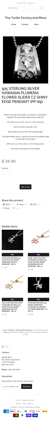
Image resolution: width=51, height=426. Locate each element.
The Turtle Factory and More (25, 18)
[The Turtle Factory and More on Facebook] (3, 346)
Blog (24, 403)
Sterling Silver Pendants (24, 330)
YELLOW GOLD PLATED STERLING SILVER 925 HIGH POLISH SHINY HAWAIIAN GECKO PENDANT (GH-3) (12, 307)
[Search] (41, 7)
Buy (12, 254)
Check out (31, 3)
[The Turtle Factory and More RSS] (7, 346)
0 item (21, 3)
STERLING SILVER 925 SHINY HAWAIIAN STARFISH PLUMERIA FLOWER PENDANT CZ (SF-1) (38, 307)
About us (31, 403)
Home (13, 24)
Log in (18, 400)
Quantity (5, 168)
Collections (11, 330)
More (36, 24)
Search (18, 403)
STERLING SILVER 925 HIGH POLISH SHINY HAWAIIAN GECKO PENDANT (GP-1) (11, 261)
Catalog (24, 24)
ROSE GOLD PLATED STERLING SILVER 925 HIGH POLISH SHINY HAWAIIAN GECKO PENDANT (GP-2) (37, 262)
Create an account (28, 400)
